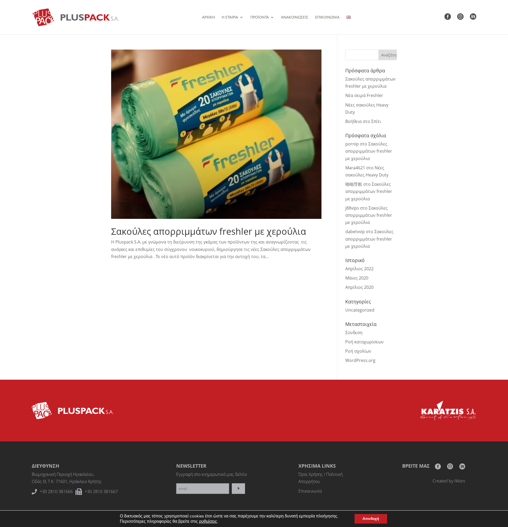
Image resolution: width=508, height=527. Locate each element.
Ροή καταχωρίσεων (364, 342)
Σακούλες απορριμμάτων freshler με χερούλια (208, 231)
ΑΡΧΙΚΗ (208, 17)
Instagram (450, 468)
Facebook (438, 468)
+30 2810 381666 (56, 491)
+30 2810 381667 (101, 491)
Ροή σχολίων (358, 351)
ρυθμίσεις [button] (208, 521)
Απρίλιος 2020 (359, 287)
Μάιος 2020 (356, 278)
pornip (352, 144)
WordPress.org (360, 360)
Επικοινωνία (310, 491)
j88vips (352, 208)
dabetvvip (355, 231)
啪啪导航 (353, 184)
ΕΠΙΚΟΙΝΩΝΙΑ (327, 17)
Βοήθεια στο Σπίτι (363, 121)
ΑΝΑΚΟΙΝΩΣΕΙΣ (294, 17)
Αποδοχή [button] (370, 518)
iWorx (459, 481)
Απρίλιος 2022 (359, 269)
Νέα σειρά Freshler (364, 95)
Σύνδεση (353, 332)
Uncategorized (359, 310)
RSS (462, 468)
